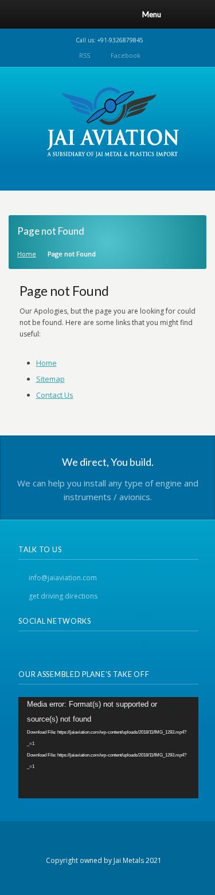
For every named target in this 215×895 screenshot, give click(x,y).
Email (66, 649)
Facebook (125, 55)
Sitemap (50, 379)
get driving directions (63, 596)
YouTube (87, 649)
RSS (84, 55)
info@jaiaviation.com (63, 578)
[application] (108, 747)
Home (26, 254)
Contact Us (54, 395)
